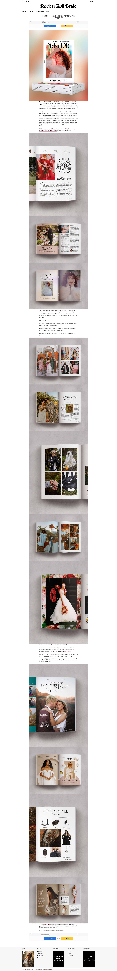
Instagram (41, 953)
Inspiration (25, 11)
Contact (69, 953)
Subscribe (91, 1)
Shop (47, 11)
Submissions (70, 955)
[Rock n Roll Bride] (58, 5)
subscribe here (47, 924)
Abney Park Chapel (66, 651)
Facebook (41, 951)
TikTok (40, 957)
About (69, 951)
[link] (50, 26)
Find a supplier (40, 11)
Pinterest (41, 955)
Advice (32, 11)
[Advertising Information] (89, 958)
